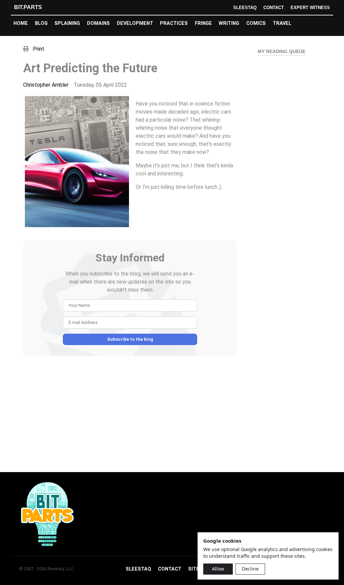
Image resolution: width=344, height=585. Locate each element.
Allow (218, 569)
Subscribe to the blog (130, 339)
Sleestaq (245, 7)
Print (38, 49)
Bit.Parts (28, 7)
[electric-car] (77, 161)
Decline (250, 569)
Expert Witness (310, 7)
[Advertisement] (130, 417)
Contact (273, 7)
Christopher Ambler (46, 85)
